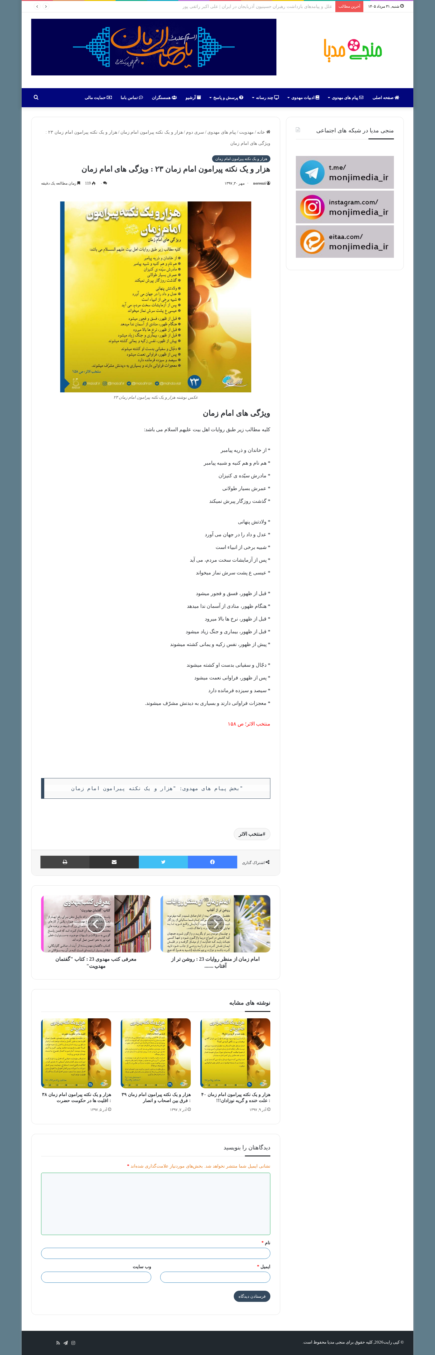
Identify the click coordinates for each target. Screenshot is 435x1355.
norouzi (259, 183)
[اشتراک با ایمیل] (114, 862)
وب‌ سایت (142, 1266)
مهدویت (246, 132)
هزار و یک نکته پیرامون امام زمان (151, 132)
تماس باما (130, 97)
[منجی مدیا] (352, 50)
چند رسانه (265, 97)
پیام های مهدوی (345, 97)
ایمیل (263, 1266)
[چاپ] (64, 862)
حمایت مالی (96, 97)
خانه (261, 132)
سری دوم (195, 132)
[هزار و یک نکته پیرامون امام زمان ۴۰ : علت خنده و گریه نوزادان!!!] (235, 1053)
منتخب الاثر (258, 724)
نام (265, 1242)
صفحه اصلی (384, 97)
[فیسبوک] (212, 862)
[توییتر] (163, 862)
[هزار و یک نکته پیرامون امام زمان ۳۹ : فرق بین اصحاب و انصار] (156, 1053)
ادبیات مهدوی (303, 97)
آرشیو (191, 97)
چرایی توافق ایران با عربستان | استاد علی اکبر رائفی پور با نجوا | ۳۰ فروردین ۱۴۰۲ (254, 6)
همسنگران (162, 97)
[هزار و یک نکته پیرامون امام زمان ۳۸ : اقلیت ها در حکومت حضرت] (76, 1053)
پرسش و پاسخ (226, 97)
